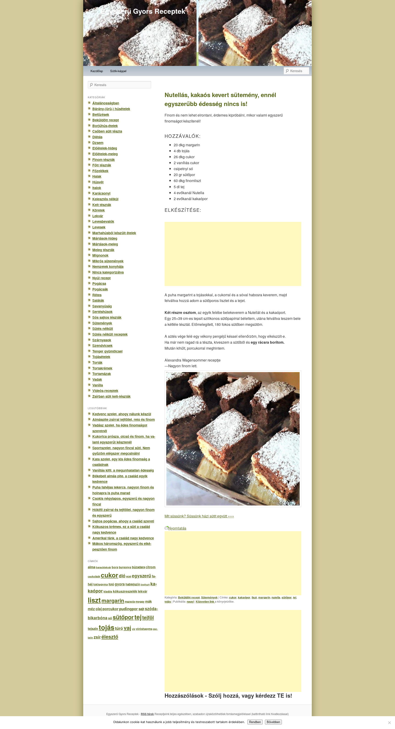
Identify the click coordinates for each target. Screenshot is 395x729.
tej (294, 597)
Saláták (98, 300)
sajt (141, 608)
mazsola (130, 602)
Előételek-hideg (104, 148)
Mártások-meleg (105, 244)
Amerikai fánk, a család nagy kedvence (123, 538)
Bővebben (273, 722)
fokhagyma (100, 584)
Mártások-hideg (104, 238)
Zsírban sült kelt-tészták (111, 396)
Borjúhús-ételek (105, 125)
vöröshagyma (144, 629)
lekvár (142, 591)
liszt (254, 597)
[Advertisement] (233, 254)
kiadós (108, 591)
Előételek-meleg (105, 153)
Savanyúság (102, 306)
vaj (127, 627)
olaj (99, 608)
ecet (128, 576)
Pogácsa (99, 283)
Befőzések (100, 114)
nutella (276, 597)
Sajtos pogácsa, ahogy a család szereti (123, 521)
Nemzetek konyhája (107, 266)
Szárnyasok (101, 340)
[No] (389, 722)
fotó (111, 584)
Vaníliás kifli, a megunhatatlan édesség (123, 470)
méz (91, 608)
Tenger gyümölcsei (107, 351)
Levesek (98, 227)
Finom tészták (103, 159)
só (110, 618)
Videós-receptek (105, 390)
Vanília (97, 385)
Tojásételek (101, 356)
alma (91, 566)
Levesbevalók (103, 221)
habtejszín (132, 584)
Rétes (96, 294)
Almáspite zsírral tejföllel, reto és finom (123, 419)
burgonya (125, 567)
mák (148, 601)
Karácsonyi (101, 193)
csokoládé (94, 576)
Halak (96, 176)
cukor (233, 597)
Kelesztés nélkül (105, 198)
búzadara (138, 567)
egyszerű (141, 576)
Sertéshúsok (102, 311)
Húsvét (98, 182)
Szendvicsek (102, 345)
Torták (97, 362)
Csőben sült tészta (107, 131)
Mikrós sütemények (107, 261)
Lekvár (97, 215)
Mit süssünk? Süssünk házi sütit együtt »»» (199, 516)
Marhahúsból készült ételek (114, 232)
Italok (96, 187)
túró (119, 628)
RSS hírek (147, 714)
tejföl (148, 617)
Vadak (97, 379)
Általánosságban (105, 103)
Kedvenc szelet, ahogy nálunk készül (121, 413)
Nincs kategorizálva (108, 272)
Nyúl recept (101, 277)
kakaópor (244, 597)
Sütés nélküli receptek (110, 334)
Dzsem (97, 142)
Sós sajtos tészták (106, 317)
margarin (264, 597)
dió (122, 576)
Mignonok (100, 255)
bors (115, 567)
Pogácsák (100, 289)
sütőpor (287, 597)
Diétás (97, 136)
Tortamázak (101, 373)
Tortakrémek (102, 368)
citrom (151, 567)
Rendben (255, 722)
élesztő (109, 636)
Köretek (98, 210)
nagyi (190, 601)
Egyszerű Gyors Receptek (143, 11)
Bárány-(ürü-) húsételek (111, 108)
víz (133, 629)
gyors (120, 584)
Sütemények (209, 597)
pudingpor (128, 608)
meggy (140, 601)
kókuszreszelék (125, 591)
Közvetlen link (205, 601)
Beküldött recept (189, 597)
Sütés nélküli (102, 328)
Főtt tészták (101, 165)
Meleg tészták (103, 249)
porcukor (110, 608)
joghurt (145, 584)
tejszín (93, 628)
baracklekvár (103, 567)
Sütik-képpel (118, 71)
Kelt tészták (101, 204)
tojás (168, 601)
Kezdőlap (97, 71)
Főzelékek (100, 170)
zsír (97, 637)
